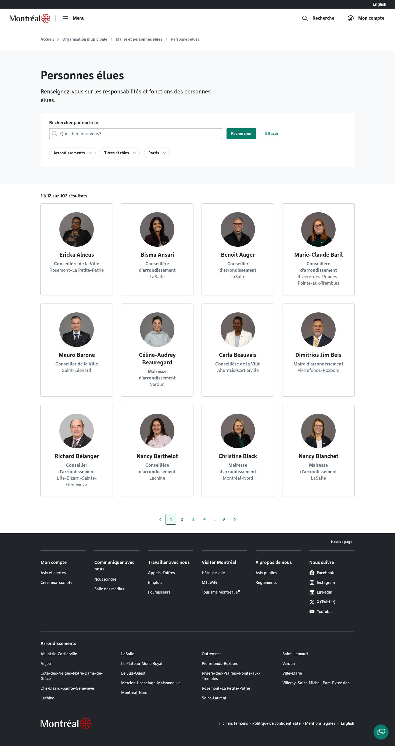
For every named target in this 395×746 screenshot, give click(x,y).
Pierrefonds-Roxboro (220, 663)
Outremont (211, 654)
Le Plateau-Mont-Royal (141, 663)
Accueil (47, 39)
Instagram (326, 582)
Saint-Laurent (214, 698)
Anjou (46, 663)
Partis (153, 153)
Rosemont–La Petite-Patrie (226, 688)
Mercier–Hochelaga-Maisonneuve (151, 683)
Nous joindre (105, 579)
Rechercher (241, 133)
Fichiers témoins (233, 723)
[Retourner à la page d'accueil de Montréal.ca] (30, 18)
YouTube (324, 611)
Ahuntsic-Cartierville (59, 654)
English (379, 4)
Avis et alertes (53, 573)
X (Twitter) (326, 602)
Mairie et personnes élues (139, 39)
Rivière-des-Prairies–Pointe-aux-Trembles (231, 676)
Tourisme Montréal (218, 592)
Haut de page (341, 542)
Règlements (266, 582)
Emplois (155, 582)
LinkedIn (324, 592)
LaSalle (127, 654)
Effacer (271, 133)
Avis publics (266, 573)
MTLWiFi (209, 582)
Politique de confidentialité (276, 723)
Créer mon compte (57, 582)
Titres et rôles (116, 153)
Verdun (288, 663)
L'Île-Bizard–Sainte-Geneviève (67, 688)
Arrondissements (69, 153)
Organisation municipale (84, 39)
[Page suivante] (234, 519)
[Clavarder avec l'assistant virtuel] (381, 732)
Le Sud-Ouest (133, 673)
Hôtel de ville (213, 573)
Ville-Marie (292, 673)
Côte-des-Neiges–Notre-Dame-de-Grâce (72, 676)
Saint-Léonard (295, 654)
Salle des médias (109, 589)
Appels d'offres (161, 573)
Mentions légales (320, 723)
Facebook (325, 573)
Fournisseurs (159, 592)
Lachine (47, 698)
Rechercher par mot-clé (73, 122)
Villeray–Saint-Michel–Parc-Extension (316, 683)
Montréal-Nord (134, 693)
